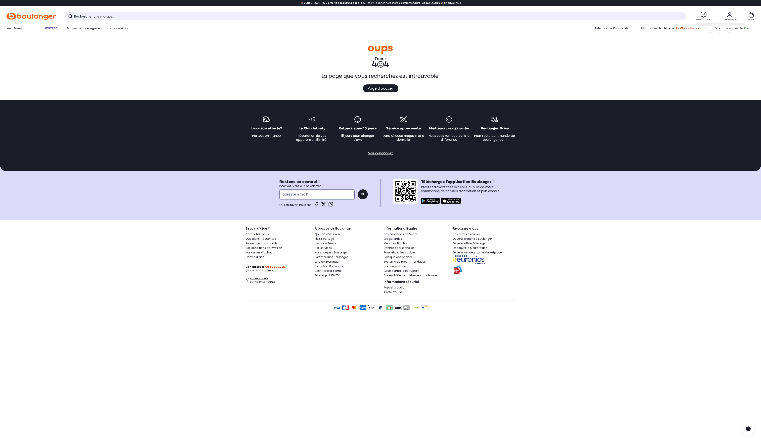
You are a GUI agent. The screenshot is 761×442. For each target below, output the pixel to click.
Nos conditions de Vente (401, 234)
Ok (363, 194)
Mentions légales (395, 243)
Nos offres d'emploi (466, 234)
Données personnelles (399, 248)
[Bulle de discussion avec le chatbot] (748, 429)
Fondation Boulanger (329, 266)
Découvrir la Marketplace (470, 248)
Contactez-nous (257, 234)
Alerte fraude (393, 292)
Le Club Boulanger (327, 262)
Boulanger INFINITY (327, 275)
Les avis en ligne (395, 266)
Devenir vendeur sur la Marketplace (477, 252)
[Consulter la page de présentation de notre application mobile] (430, 201)
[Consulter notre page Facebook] (316, 205)
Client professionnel (328, 271)
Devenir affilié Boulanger (470, 243)
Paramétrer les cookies (400, 252)
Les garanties (393, 239)
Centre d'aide (255, 257)
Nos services (323, 248)
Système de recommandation (405, 262)
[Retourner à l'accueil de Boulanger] (31, 16)
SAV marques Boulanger (331, 257)
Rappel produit (394, 287)
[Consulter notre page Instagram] (330, 205)
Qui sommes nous (327, 234)
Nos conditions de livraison (264, 248)
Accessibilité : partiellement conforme (410, 275)
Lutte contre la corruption (402, 271)
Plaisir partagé (324, 239)
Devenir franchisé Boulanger (472, 239)
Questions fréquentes (261, 239)
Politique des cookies (398, 257)
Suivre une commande (262, 243)
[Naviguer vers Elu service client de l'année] (484, 270)
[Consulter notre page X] (323, 205)
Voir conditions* (380, 153)
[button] (185, 36)
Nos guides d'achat (259, 252)
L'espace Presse (325, 243)
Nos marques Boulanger (331, 252)
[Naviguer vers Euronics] (484, 259)
